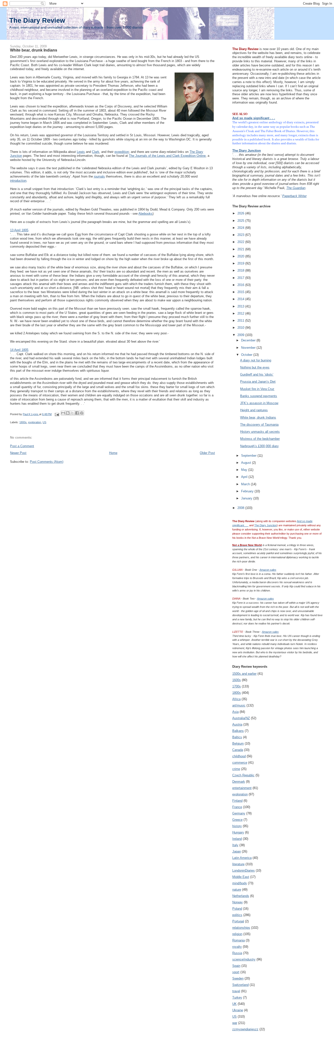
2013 (241, 306)
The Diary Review (37, 20)
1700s (236, 686)
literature (238, 864)
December (248, 340)
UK (234, 1004)
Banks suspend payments (258, 396)
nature (236, 889)
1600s (236, 680)
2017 (241, 278)
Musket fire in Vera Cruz (257, 389)
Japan (236, 851)
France (237, 807)
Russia (237, 953)
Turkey (237, 997)
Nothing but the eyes (254, 367)
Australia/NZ (241, 718)
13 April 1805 (19, 230)
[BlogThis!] (67, 413)
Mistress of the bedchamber (260, 439)
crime (236, 769)
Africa (236, 699)
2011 (241, 320)
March (246, 484)
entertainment (242, 788)
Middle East (240, 877)
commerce (239, 762)
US (44, 422)
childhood (239, 756)
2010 (241, 327)
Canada (237, 750)
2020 (241, 256)
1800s (23, 422)
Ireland (237, 839)
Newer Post (18, 453)
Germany (238, 813)
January (247, 498)
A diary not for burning (255, 360)
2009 (241, 335)
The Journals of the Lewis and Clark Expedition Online (167, 156)
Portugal (238, 921)
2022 (241, 242)
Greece (237, 820)
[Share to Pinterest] (81, 413)
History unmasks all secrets (260, 431)
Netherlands (240, 896)
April (244, 477)
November (248, 347)
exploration (34, 422)
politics (237, 915)
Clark (95, 152)
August (246, 462)
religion (237, 934)
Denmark (238, 781)
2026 (241, 213)
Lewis (81, 152)
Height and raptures (254, 410)
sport (235, 972)
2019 (241, 263)
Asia (235, 712)
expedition (121, 152)
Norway (237, 902)
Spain (236, 966)
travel (236, 991)
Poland (237, 908)
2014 (241, 299)
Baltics (237, 737)
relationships (241, 927)
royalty (237, 947)
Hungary (238, 832)
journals (99, 176)
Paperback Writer (294, 196)
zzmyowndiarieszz (245, 1029)
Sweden (238, 978)
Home (113, 453)
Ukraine (237, 1010)
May (244, 470)
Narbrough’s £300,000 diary (259, 446)
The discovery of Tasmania (259, 424)
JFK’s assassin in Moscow (259, 403)
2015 (241, 292)
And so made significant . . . (253, 118)
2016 (241, 285)
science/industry (244, 959)
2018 (241, 270)
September (249, 455)
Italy (235, 845)
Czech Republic (243, 775)
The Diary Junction (246, 150)
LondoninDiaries (243, 870)
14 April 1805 (19, 350)
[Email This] (63, 413)
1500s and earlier (244, 673)
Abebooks (145, 213)
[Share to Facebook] (77, 413)
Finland (237, 800)
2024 (241, 228)
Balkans (238, 731)
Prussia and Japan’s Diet (258, 381)
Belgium (238, 743)
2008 (241, 508)
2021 (241, 249)
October (247, 355)
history (237, 826)
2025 (241, 220)
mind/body (239, 883)
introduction (18, 180)
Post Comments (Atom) (46, 462)
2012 (241, 313)
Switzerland (240, 985)
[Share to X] (72, 413)
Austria (237, 724)
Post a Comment (22, 446)
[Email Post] (56, 414)
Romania (238, 940)
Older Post (207, 453)
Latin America (242, 858)
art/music (238, 705)
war (234, 1023)
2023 (241, 235)
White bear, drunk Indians (258, 417)
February (248, 491)
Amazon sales (267, 569)
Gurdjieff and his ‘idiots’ (256, 374)
